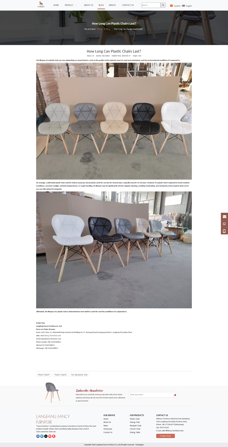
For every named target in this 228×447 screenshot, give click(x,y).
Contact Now (165, 436)
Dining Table (135, 432)
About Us (107, 422)
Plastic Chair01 (44, 375)
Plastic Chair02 (61, 375)
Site (139, 56)
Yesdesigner (139, 445)
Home (105, 419)
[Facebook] (38, 436)
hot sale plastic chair (79, 375)
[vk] (49, 436)
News (105, 426)
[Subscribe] (174, 394)
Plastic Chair (135, 419)
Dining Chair (135, 422)
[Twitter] (46, 436)
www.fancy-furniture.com (50, 335)
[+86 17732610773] (224, 224)
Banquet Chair (135, 426)
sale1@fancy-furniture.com (172, 431)
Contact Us (107, 432)
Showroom (107, 429)
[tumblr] (53, 436)
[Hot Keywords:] (163, 5)
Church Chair (135, 429)
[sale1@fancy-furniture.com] (224, 216)
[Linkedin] (42, 436)
